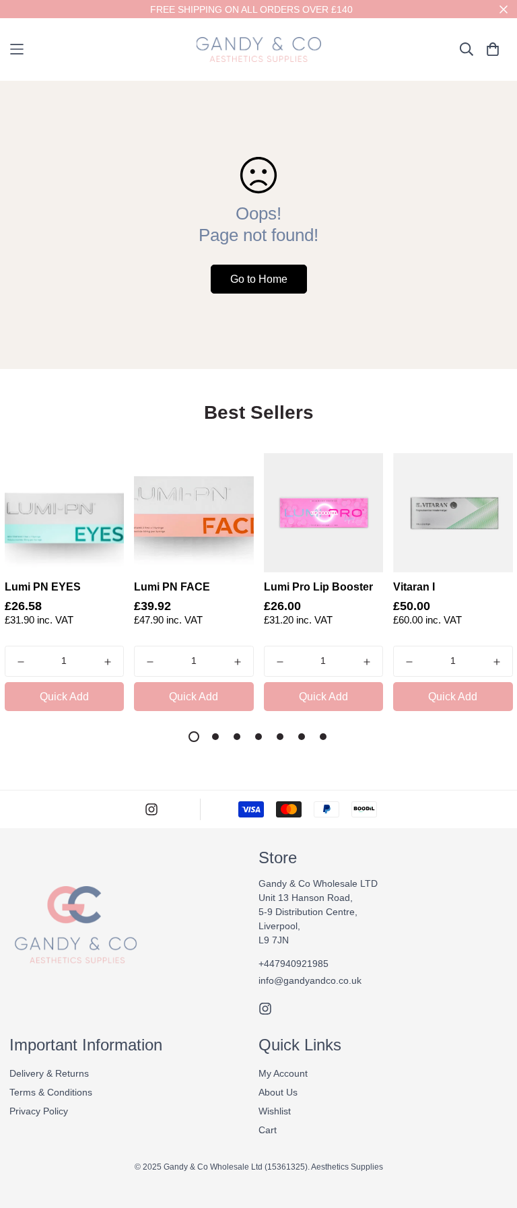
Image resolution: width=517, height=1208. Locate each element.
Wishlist (274, 1111)
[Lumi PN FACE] (194, 512)
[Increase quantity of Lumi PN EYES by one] (107, 661)
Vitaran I (414, 587)
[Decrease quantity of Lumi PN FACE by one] (150, 661)
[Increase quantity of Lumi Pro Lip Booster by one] (366, 661)
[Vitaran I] (453, 512)
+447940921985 (293, 963)
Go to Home (258, 279)
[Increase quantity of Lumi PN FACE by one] (237, 661)
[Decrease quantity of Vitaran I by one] (409, 661)
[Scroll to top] (492, 1134)
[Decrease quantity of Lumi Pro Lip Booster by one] (280, 661)
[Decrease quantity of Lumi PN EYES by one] (20, 661)
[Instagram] (151, 809)
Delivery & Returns (49, 1073)
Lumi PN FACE (172, 587)
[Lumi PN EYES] (65, 512)
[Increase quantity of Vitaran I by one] (496, 661)
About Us (278, 1092)
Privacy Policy (38, 1111)
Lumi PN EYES (43, 587)
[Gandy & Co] (259, 49)
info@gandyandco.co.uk (309, 980)
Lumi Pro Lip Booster (318, 587)
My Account (283, 1073)
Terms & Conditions (50, 1092)
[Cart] (493, 49)
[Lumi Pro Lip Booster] (324, 512)
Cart (267, 1130)
